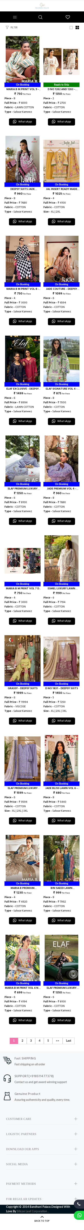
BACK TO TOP (42, 1221)
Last (68, 1040)
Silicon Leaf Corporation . (33, 1211)
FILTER (14, 27)
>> (57, 1040)
